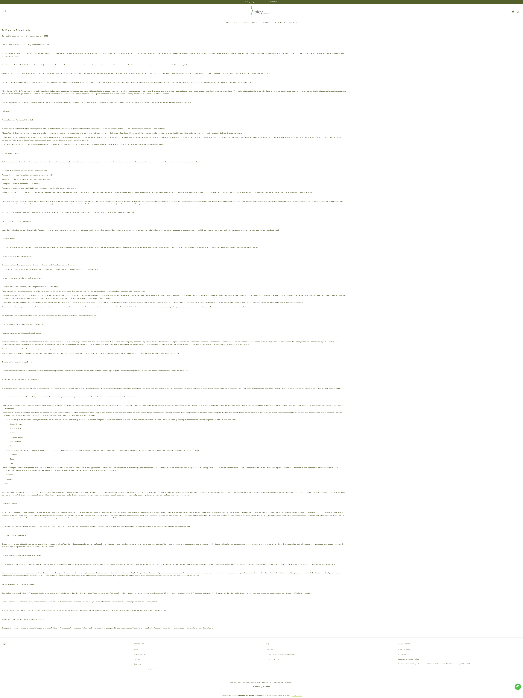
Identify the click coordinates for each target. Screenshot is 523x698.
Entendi (297, 695)
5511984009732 (404, 649)
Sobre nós (269, 650)
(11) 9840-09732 (404, 654)
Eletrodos (265, 22)
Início (228, 22)
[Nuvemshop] (261, 687)
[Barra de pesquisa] (4, 12)
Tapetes (254, 22)
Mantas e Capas (240, 22)
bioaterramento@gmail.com (409, 659)
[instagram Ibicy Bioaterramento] (4, 644)
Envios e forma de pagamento (285, 22)
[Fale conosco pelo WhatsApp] (518, 687)
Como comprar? (272, 659)
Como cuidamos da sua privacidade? (280, 654)
